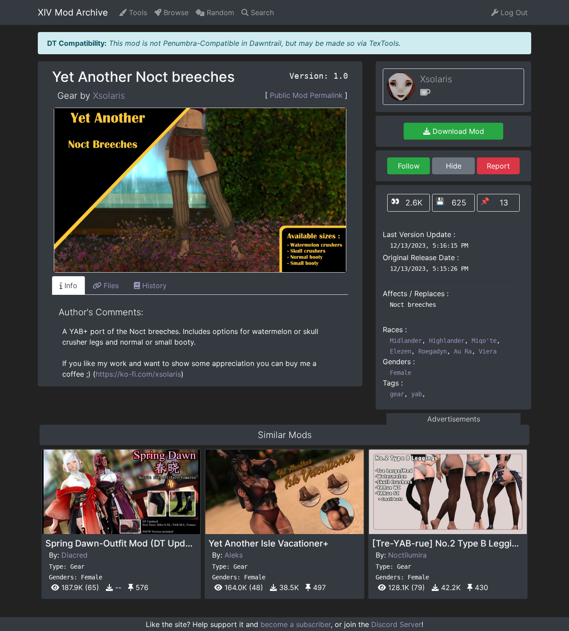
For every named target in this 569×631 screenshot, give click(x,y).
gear (397, 394)
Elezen (400, 351)
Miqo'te (484, 340)
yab (416, 394)
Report (498, 165)
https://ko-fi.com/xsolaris (138, 374)
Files (110, 285)
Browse (174, 12)
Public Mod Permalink (306, 95)
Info (69, 285)
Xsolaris (109, 95)
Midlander (406, 340)
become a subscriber (295, 624)
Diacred (74, 555)
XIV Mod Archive (73, 12)
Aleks (233, 555)
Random (219, 12)
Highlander (447, 340)
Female (400, 372)
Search (261, 12)
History (153, 285)
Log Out (513, 12)
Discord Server (396, 624)
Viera (488, 351)
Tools (137, 12)
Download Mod (457, 131)
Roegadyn (432, 351)
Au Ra (463, 351)
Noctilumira (407, 555)
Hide (453, 165)
